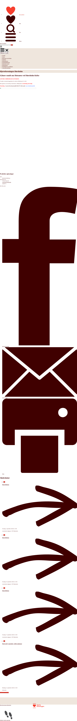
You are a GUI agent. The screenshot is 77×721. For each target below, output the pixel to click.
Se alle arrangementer (4, 692)
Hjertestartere (5, 65)
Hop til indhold (3, 43)
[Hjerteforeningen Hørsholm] (3, 3)
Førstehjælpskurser (6, 62)
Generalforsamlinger (6, 68)
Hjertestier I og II (5, 63)
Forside (3, 55)
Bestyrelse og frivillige (6, 58)
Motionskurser (5, 61)
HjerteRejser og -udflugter (7, 66)
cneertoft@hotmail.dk (6, 182)
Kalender (4, 59)
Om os (3, 57)
